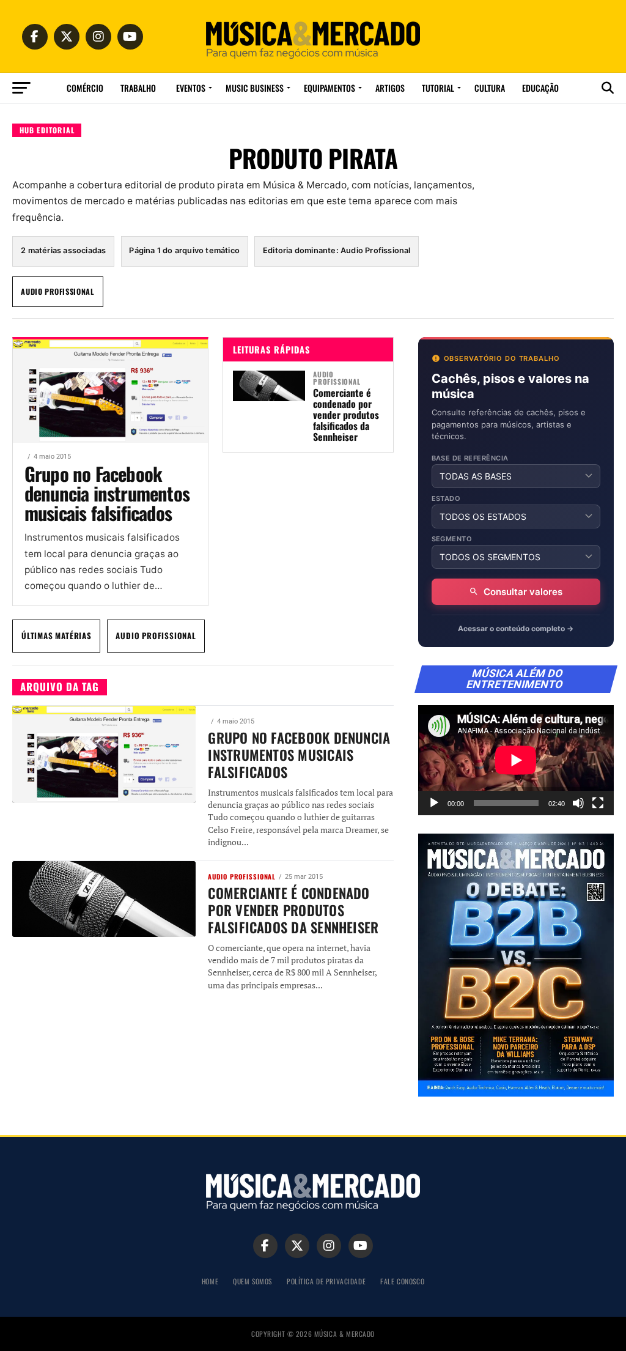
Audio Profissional (58, 291)
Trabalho (138, 87)
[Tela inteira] (598, 803)
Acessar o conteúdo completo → (515, 628)
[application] (516, 760)
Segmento (452, 539)
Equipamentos (329, 87)
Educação (540, 87)
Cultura (489, 87)
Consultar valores (523, 592)
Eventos (190, 87)
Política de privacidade (326, 1281)
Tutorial (438, 87)
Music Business (255, 87)
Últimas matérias (56, 635)
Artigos (390, 87)
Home (210, 1281)
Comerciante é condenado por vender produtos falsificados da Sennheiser (346, 414)
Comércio (85, 87)
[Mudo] (578, 803)
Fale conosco (402, 1281)
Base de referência (470, 458)
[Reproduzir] (434, 803)
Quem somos (252, 1281)
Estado (446, 498)
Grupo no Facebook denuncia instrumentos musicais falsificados (107, 493)
